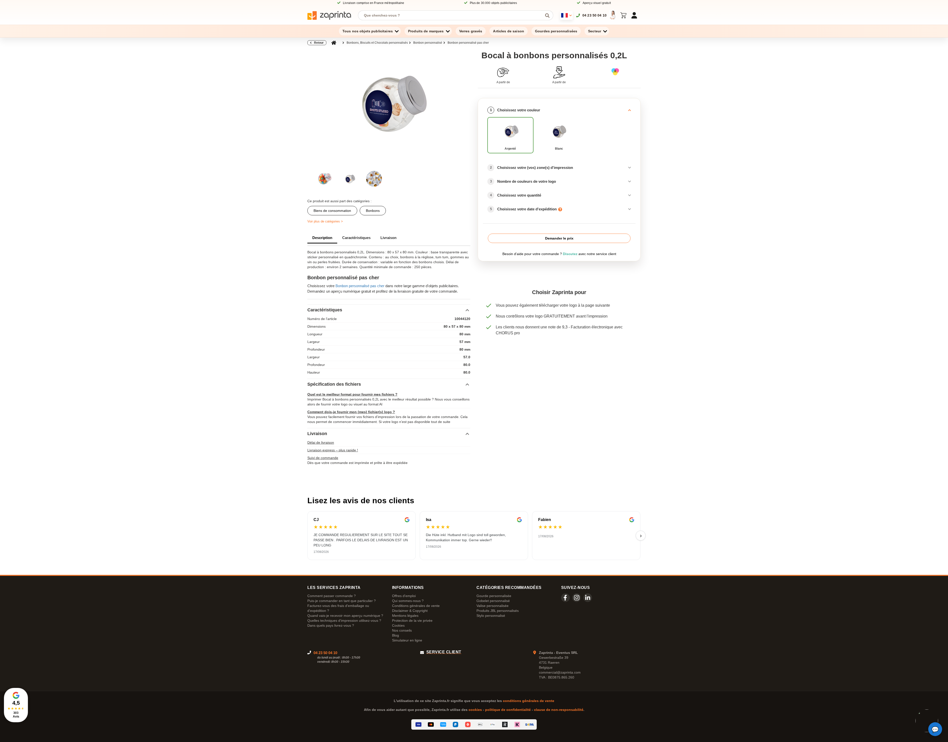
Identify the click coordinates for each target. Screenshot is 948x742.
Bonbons (373, 211)
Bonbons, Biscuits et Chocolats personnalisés (377, 42)
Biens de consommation (332, 211)
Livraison (388, 238)
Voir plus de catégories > (325, 221)
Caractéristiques (356, 238)
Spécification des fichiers (334, 384)
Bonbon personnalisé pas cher (468, 42)
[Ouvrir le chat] (935, 729)
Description (322, 238)
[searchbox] (452, 15)
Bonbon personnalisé (427, 42)
